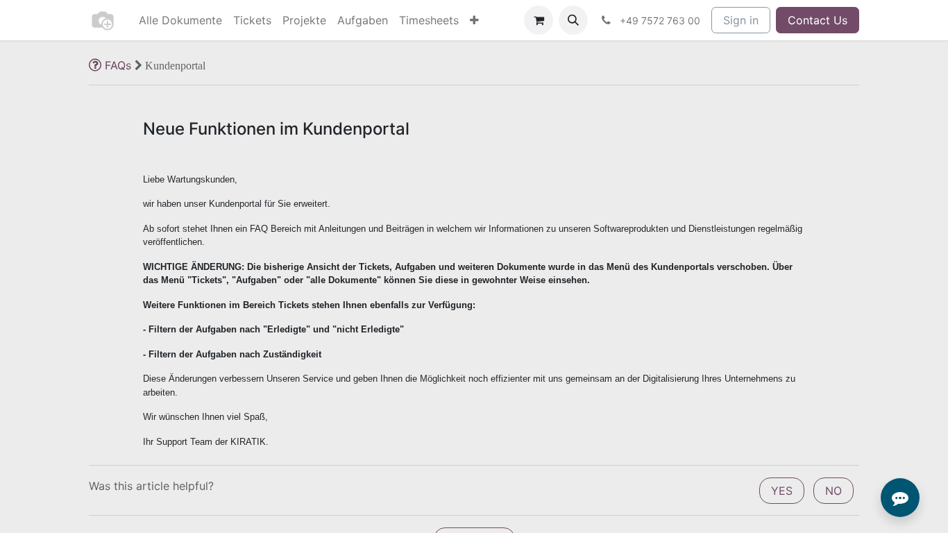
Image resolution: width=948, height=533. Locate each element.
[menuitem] (180, 20)
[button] (573, 20)
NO (833, 491)
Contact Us (817, 20)
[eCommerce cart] (538, 20)
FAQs (118, 65)
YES (782, 491)
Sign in (741, 20)
